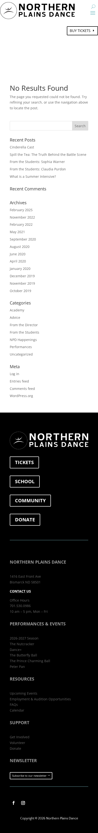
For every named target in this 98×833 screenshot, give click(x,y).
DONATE (25, 519)
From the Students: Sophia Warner (37, 161)
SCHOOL (24, 481)
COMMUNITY (30, 500)
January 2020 (20, 268)
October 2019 (20, 290)
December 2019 (22, 276)
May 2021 (17, 232)
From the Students (24, 332)
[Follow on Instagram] (23, 803)
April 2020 (18, 261)
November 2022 (22, 217)
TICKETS (24, 462)
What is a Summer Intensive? (33, 176)
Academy (17, 310)
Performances (21, 347)
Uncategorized (21, 354)
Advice (15, 317)
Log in (14, 374)
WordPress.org (21, 395)
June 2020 (17, 254)
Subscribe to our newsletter (29, 775)
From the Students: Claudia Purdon (38, 169)
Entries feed (19, 381)
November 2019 (22, 283)
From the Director (24, 325)
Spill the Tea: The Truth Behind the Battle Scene (48, 154)
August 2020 (19, 246)
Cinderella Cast (22, 147)
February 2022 (21, 224)
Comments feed (22, 388)
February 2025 (21, 210)
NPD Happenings (23, 339)
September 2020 (23, 239)
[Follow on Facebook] (13, 803)
